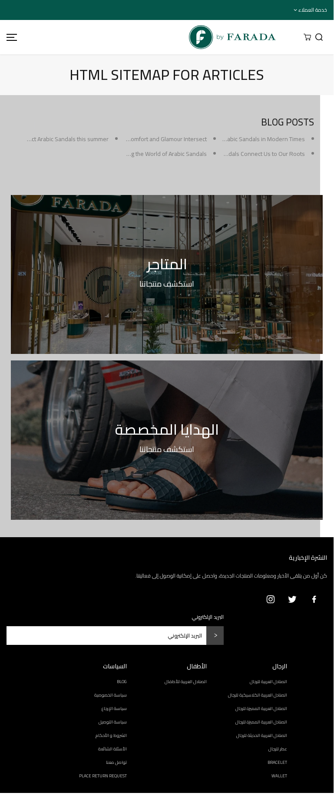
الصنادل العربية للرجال (268, 681)
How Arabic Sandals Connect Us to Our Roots (246, 153)
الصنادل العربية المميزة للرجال (261, 708)
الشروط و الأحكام (111, 735)
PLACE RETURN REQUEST (103, 776)
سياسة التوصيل (113, 722)
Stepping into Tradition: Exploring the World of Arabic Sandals (128, 153)
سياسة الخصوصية (110, 695)
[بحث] (319, 37)
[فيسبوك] (314, 599)
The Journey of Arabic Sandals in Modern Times (243, 139)
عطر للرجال (277, 749)
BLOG (122, 681)
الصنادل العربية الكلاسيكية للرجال (257, 695)
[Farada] (155, 37)
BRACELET (277, 762)
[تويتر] (292, 599)
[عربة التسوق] (307, 37)
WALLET (279, 776)
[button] (10, 37)
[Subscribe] (215, 635)
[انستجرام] (270, 599)
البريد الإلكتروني (208, 617)
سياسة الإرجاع (114, 708)
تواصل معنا (116, 762)
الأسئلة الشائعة (112, 749)
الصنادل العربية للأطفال (186, 681)
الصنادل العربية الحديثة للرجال (261, 735)
